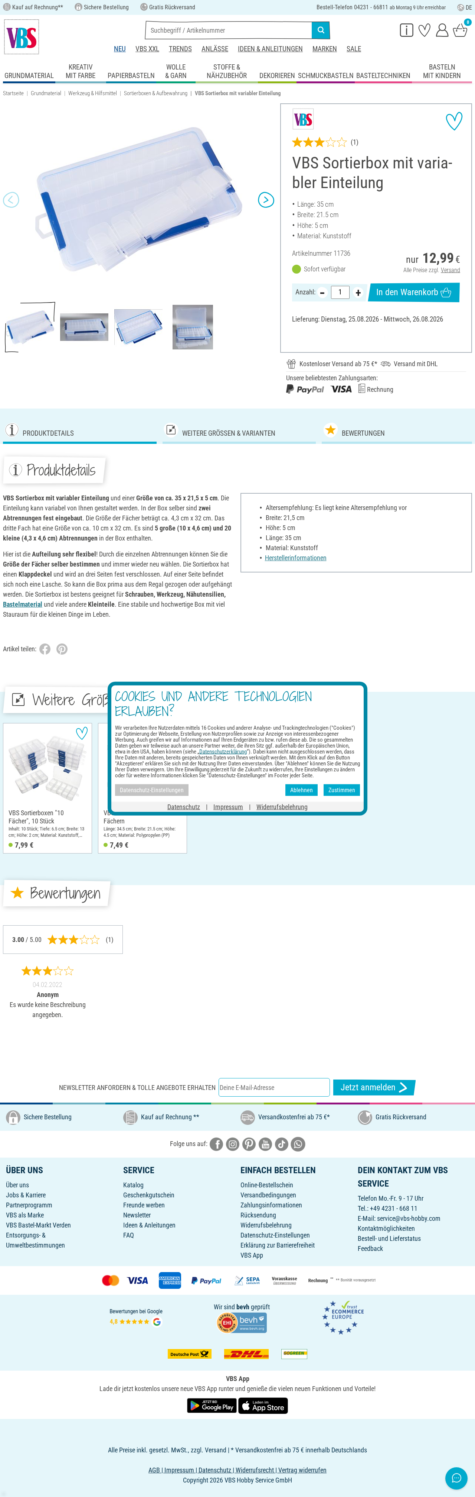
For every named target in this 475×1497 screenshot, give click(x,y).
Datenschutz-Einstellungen (275, 1235)
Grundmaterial (46, 93)
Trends (180, 49)
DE (469, 7)
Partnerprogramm (29, 1205)
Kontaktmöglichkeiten (386, 1228)
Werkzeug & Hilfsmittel (92, 93)
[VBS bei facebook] (216, 1144)
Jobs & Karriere (26, 1195)
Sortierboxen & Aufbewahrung (155, 93)
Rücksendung (258, 1215)
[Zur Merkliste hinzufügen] (454, 121)
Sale (354, 49)
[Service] (407, 30)
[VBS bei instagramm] (232, 1144)
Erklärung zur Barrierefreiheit (277, 1245)
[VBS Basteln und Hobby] (21, 36)
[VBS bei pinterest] (249, 1144)
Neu (120, 49)
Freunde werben (144, 1205)
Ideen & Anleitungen (270, 49)
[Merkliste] (424, 30)
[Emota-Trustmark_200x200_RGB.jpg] (343, 1317)
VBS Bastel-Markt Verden (38, 1225)
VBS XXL (147, 49)
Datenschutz (183, 807)
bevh (242, 1307)
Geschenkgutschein (148, 1195)
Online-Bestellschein (266, 1185)
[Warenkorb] (460, 30)
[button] (11, 199)
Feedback (370, 1248)
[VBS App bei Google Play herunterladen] (212, 1405)
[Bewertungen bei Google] (136, 1317)
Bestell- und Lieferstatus (389, 1238)
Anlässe (215, 49)
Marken (324, 49)
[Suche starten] (321, 30)
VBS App (251, 1255)
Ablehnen (301, 789)
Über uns (17, 1185)
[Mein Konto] (442, 30)
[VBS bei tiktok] (281, 1144)
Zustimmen (341, 789)
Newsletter (137, 1215)
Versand (450, 270)
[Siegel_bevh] (241, 1322)
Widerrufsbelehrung (266, 1225)
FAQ (128, 1235)
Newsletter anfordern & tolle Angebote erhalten (137, 1087)
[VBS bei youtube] (265, 1144)
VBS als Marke (25, 1215)
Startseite (13, 93)
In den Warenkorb (407, 292)
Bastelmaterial (22, 604)
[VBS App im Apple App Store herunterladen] (263, 1405)
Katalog (133, 1185)
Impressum (228, 807)
